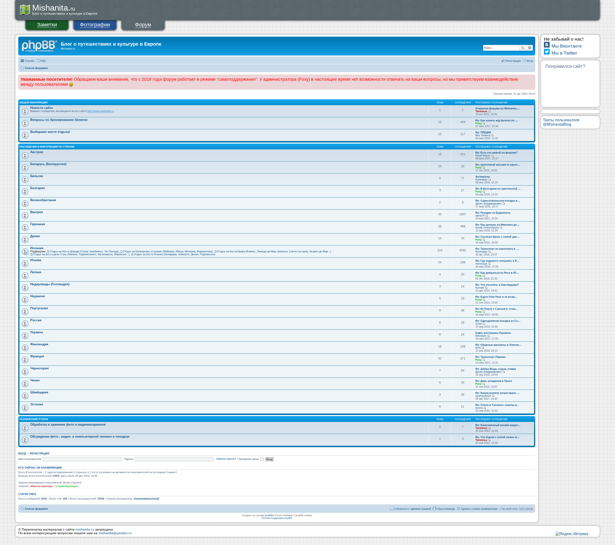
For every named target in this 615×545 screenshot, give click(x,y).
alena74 (480, 215)
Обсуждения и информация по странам (46, 146)
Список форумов (36, 68)
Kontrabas (481, 179)
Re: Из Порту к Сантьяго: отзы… (496, 308)
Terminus (481, 111)
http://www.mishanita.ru (100, 111)
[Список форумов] (40, 45)
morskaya (481, 263)
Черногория (39, 368)
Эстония (36, 404)
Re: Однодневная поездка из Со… (498, 320)
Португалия (39, 308)
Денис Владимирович (488, 203)
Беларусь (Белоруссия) (48, 164)
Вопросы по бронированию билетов (58, 120)
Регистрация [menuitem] (513, 60)
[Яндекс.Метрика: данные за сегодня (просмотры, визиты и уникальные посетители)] (572, 534)
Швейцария (39, 392)
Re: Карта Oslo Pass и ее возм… (496, 296)
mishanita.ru (84, 529)
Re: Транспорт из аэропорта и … (497, 248)
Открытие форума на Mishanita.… (497, 108)
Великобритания (43, 200)
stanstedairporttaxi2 (146, 498)
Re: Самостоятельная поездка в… (497, 200)
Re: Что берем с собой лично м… (497, 437)
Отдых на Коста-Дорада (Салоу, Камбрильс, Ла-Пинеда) (84, 251)
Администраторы (41, 486)
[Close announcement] (531, 78)
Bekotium (480, 335)
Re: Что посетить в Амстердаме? (497, 284)
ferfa (478, 347)
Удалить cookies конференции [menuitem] (479, 508)
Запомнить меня (248, 459)
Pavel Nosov (482, 155)
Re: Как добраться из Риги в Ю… (497, 272)
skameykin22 (483, 395)
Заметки (47, 25)
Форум (143, 25)
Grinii (478, 323)
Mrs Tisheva (482, 135)
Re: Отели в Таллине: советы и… (497, 404)
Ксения (479, 287)
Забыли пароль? (226, 459)
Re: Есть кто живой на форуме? (496, 152)
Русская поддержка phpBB (277, 518)
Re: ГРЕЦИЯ (483, 132)
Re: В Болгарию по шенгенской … (498, 188)
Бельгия (36, 176)
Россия (36, 320)
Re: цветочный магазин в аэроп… (497, 164)
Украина (36, 332)
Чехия (35, 380)
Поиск (522, 48)
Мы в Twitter (564, 53)
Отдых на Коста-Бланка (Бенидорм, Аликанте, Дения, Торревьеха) (174, 254)
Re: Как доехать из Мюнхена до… (497, 224)
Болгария (37, 188)
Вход (22, 453)
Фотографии (95, 25)
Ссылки (29, 60)
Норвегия (37, 296)
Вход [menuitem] (530, 60)
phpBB (269, 515)
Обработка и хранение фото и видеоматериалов (68, 424)
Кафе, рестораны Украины (493, 332)
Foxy (478, 123)
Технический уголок (33, 419)
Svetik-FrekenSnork (487, 227)
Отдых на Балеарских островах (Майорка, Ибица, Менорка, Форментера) (168, 251)
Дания (35, 236)
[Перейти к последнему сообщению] (489, 111)
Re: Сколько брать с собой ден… (497, 236)
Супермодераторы (66, 486)
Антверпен (482, 176)
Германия (37, 224)
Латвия (35, 272)
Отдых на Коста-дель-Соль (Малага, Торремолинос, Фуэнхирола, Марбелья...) (81, 254)
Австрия (36, 152)
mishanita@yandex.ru (115, 533)
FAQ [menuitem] (43, 60)
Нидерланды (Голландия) (49, 284)
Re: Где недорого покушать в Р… (497, 260)
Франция (37, 356)
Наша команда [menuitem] (446, 508)
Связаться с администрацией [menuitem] (412, 508)
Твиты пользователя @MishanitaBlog (561, 122)
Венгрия (36, 212)
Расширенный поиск (529, 48)
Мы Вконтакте (567, 46)
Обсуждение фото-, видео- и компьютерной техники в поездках (79, 436)
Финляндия (39, 344)
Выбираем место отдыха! (50, 132)
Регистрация (39, 453)
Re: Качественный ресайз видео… (498, 425)
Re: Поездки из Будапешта (492, 212)
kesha (479, 407)
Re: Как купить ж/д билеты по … (496, 120)
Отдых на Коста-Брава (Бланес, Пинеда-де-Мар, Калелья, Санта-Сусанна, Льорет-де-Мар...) (274, 251)
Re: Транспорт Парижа (490, 356)
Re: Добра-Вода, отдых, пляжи (495, 368)
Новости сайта (41, 108)
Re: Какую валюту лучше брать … (497, 392)
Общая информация (33, 102)
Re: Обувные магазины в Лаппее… (498, 344)
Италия (35, 260)
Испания (36, 248)
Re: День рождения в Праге (493, 380)
